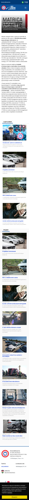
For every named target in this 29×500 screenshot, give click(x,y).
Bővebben (10, 492)
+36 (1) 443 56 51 (4, 466)
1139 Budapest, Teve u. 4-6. (17, 458)
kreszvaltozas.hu (5, 2)
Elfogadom (14, 497)
